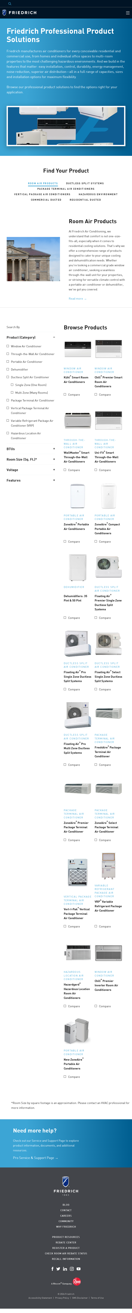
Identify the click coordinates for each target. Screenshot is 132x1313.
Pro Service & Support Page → (35, 1158)
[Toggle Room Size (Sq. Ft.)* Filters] (54, 459)
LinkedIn (65, 1269)
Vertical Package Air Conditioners (42, 194)
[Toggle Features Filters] (54, 480)
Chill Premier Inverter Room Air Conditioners (106, 985)
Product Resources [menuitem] (66, 1237)
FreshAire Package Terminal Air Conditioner (108, 751)
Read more (76, 298)
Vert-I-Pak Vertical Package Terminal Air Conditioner (77, 913)
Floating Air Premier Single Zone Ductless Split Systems (108, 602)
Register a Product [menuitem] (66, 1248)
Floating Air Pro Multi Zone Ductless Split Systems (77, 748)
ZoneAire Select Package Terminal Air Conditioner (106, 826)
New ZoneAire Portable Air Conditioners (74, 1063)
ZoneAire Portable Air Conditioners (76, 526)
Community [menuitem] (66, 1221)
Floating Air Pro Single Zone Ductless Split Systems (77, 676)
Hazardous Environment (98, 194)
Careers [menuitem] (66, 1216)
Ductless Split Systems (85, 183)
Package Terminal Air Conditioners (66, 188)
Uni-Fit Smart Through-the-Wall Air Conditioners (106, 456)
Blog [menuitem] (66, 1205)
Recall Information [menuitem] (66, 1259)
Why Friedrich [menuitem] (66, 1226)
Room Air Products (43, 183)
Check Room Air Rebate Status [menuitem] (66, 1253)
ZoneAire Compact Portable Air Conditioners (107, 528)
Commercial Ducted (46, 199)
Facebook (52, 1269)
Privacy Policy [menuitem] (62, 1297)
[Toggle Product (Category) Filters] (54, 337)
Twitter (58, 1269)
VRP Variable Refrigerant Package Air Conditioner (108, 905)
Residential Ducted (85, 199)
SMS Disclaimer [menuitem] (80, 1297)
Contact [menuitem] (66, 1210)
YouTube (78, 1269)
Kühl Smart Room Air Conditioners (76, 379)
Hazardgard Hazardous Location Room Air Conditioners (77, 990)
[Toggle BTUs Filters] (54, 448)
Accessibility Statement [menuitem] (40, 1297)
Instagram (72, 1269)
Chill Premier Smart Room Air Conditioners (108, 381)
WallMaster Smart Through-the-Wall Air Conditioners (76, 456)
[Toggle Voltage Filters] (54, 469)
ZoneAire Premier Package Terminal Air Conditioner (76, 826)
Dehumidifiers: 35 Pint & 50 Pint (75, 598)
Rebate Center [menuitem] (66, 1242)
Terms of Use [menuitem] (97, 1297)
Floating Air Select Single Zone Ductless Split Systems (108, 676)
